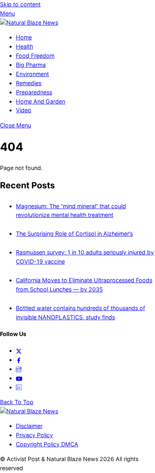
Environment (32, 73)
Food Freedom (35, 55)
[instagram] (18, 369)
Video (23, 110)
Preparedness (34, 92)
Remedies (28, 83)
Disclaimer (29, 425)
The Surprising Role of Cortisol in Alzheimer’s (74, 233)
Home (24, 37)
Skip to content (20, 4)
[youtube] (19, 378)
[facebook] (18, 359)
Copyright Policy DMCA (47, 444)
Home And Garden (40, 101)
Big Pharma (31, 64)
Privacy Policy (34, 435)
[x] (18, 350)
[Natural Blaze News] (29, 22)
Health (24, 46)
